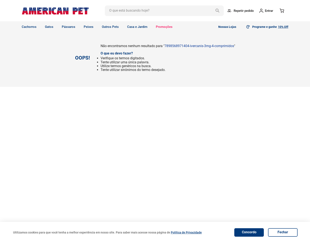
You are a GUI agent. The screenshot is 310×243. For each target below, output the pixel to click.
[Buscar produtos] (218, 11)
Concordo (249, 232)
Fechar (283, 232)
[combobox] (164, 10)
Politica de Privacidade (186, 232)
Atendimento (197, 168)
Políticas (140, 168)
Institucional (90, 168)
